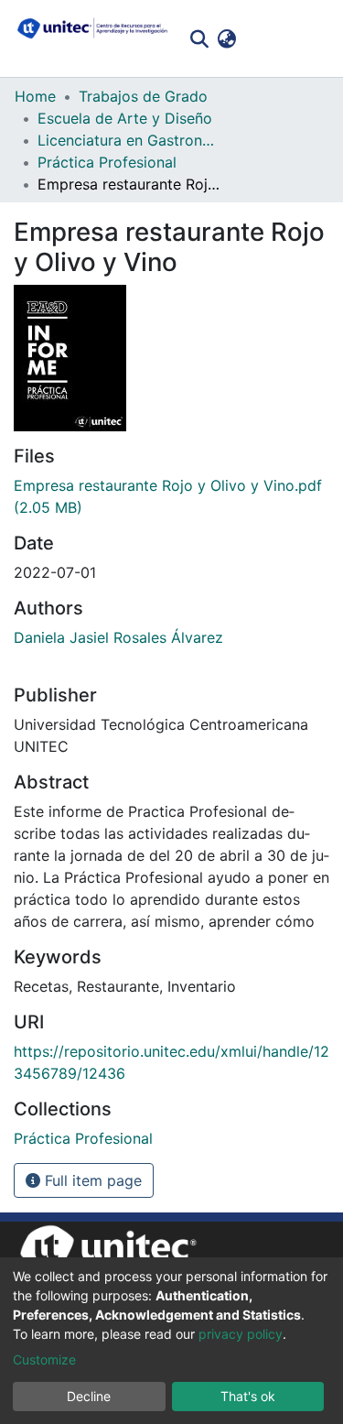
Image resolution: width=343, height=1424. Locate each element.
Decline (89, 1396)
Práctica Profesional (107, 162)
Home (35, 96)
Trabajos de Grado (143, 96)
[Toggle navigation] (315, 38)
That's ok (247, 1396)
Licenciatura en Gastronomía (129, 140)
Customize (44, 1359)
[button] (226, 38)
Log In (267, 38)
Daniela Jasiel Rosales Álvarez (118, 637)
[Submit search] (199, 38)
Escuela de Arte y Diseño (125, 118)
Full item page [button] (91, 1180)
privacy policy (240, 1334)
